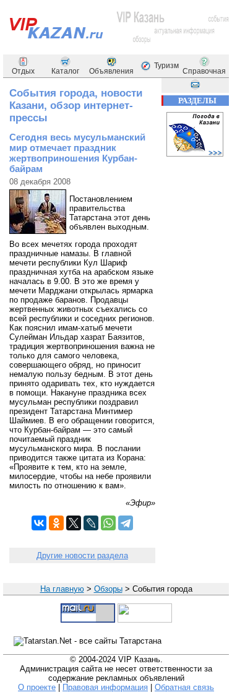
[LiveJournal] (91, 523)
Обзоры (108, 589)
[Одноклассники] (56, 523)
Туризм (166, 65)
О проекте (37, 687)
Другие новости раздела (82, 555)
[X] (73, 523)
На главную (62, 589)
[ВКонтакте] (39, 523)
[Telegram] (125, 523)
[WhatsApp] (108, 523)
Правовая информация (105, 687)
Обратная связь (184, 687)
